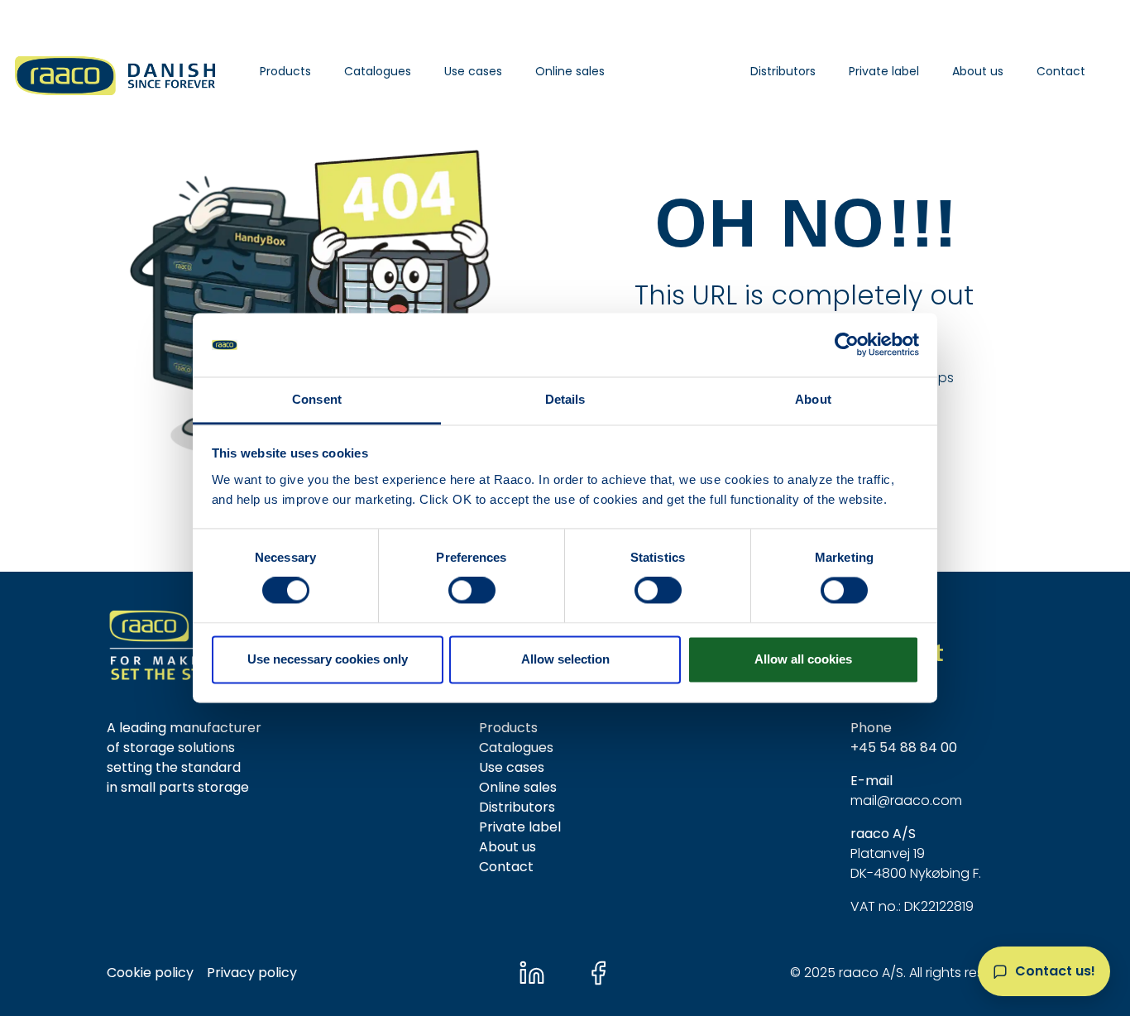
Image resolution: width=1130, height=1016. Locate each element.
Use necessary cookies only (327, 659)
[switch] (472, 590)
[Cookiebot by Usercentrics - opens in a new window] (846, 345)
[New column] (189, 645)
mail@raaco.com (906, 800)
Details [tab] (565, 399)
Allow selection (565, 659)
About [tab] (813, 399)
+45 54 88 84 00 (903, 747)
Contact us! (1055, 970)
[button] (285, 71)
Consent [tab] (317, 399)
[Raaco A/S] (116, 71)
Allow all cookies (803, 659)
